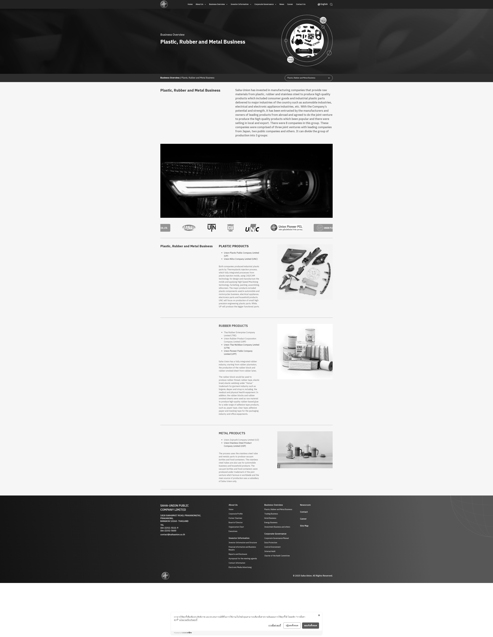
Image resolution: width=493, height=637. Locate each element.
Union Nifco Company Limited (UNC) (241, 259)
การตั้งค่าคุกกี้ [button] (274, 625)
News (281, 4)
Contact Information (237, 563)
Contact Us (300, 4)
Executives (233, 531)
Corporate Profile (236, 513)
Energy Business (270, 522)
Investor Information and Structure (243, 542)
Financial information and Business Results (242, 548)
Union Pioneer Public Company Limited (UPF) (238, 352)
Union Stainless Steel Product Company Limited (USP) (238, 444)
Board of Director (236, 522)
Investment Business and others (277, 526)
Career (290, 4)
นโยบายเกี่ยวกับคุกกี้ (188, 620)
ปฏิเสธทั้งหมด (292, 625)
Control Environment (272, 547)
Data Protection (270, 542)
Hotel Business (270, 518)
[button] (201, 4)
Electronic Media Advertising (240, 567)
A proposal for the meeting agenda (243, 558)
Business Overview (217, 4)
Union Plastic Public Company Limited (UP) (241, 254)
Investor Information (240, 4)
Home (190, 4)
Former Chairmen (235, 518)
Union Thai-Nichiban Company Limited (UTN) (241, 346)
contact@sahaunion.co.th (172, 534)
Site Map (304, 526)
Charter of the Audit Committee (277, 555)
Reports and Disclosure (238, 554)
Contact (304, 512)
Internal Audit (270, 551)
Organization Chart (236, 527)
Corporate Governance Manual (276, 538)
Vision (231, 509)
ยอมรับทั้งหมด (310, 625)
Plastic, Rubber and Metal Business (278, 509)
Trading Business (271, 513)
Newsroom (305, 505)
